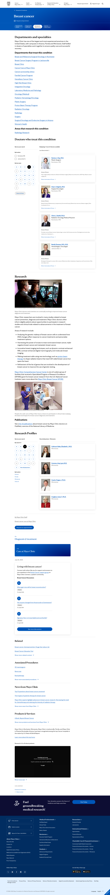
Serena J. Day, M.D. (57, 158)
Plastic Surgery (20, 102)
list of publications (25, 424)
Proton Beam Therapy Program (26, 105)
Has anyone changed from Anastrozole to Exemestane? (34, 602)
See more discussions (34, 629)
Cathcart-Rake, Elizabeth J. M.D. (61, 446)
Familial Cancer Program (24, 75)
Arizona (17, 474)
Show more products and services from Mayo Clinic (31, 722)
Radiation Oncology (22, 109)
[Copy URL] (52, 762)
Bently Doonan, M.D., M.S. (59, 244)
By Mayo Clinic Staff (21, 517)
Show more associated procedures (26, 679)
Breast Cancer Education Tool (24, 651)
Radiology (18, 113)
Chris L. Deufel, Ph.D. (58, 215)
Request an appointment (24, 527)
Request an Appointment (22, 20)
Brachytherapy (19, 675)
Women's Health (21, 124)
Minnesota (17, 479)
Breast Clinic (19, 64)
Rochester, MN (21, 156)
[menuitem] (19, 26)
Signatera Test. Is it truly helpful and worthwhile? (32, 618)
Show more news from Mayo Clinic (25, 706)
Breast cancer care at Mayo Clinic (25, 521)
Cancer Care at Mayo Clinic (25, 68)
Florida (16, 476)
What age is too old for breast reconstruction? (31, 587)
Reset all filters (20, 193)
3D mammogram (20, 667)
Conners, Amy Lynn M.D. (59, 463)
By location (18, 152)
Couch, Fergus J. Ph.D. (58, 480)
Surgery (18, 116)
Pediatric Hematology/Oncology (27, 98)
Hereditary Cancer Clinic (24, 79)
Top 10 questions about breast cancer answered (30, 691)
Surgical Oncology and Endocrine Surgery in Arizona (34, 120)
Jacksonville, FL (22, 159)
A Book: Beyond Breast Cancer (24, 718)
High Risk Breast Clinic (23, 83)
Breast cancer (24, 16)
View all (17, 481)
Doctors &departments (38, 26)
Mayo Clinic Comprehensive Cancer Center (31, 372)
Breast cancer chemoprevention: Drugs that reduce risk (32, 647)
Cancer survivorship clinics (24, 72)
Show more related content (23, 655)
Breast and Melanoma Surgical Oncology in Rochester (34, 57)
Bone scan (18, 671)
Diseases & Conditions (21, 10)
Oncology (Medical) (22, 94)
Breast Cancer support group (39, 572)
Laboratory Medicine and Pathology (28, 90)
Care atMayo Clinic (47, 26)
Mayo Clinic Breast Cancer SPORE (50, 379)
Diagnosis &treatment (28, 26)
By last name (18, 163)
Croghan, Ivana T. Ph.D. (58, 497)
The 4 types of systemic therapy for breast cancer (30, 696)
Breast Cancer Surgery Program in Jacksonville (32, 60)
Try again (43, 765)
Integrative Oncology (22, 87)
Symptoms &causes (19, 26)
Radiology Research (22, 133)
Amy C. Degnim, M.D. (58, 187)
